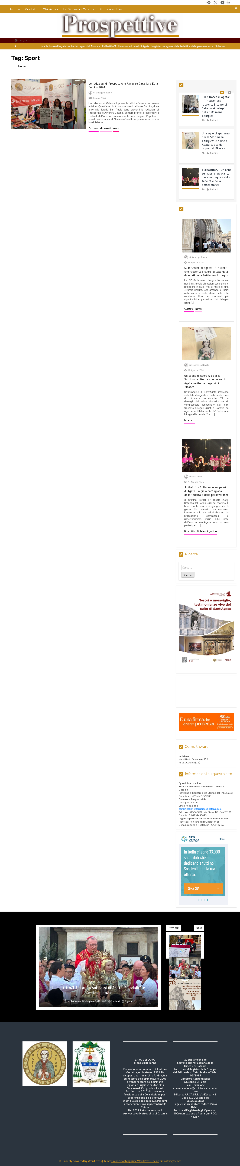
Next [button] (199, 928)
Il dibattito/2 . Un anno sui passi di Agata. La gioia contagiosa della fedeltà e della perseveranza (112, 46)
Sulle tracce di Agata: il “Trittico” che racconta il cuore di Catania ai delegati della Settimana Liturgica (215, 104)
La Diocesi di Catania (78, 9)
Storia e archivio (111, 9)
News (116, 128)
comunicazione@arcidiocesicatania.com (200, 808)
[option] (112, 46)
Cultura (94, 128)
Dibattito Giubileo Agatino (200, 531)
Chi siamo (50, 9)
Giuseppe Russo (104, 92)
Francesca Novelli (200, 365)
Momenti (106, 128)
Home (15, 9)
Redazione (197, 476)
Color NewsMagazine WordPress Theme (135, 1160)
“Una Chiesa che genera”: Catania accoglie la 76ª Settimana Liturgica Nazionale (98, 990)
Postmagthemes (171, 1160)
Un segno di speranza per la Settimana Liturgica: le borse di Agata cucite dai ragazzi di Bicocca (216, 139)
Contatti (31, 9)
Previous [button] (173, 928)
